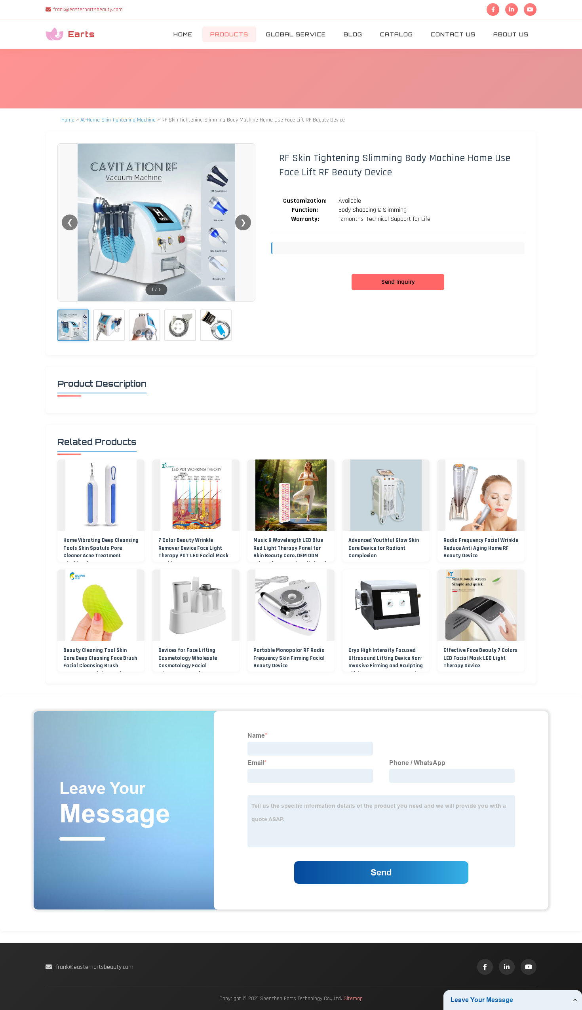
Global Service (296, 34)
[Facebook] (493, 9)
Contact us (453, 34)
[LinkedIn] (511, 9)
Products (229, 34)
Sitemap (353, 998)
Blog (353, 34)
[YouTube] (530, 9)
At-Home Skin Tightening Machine (118, 119)
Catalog (396, 34)
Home (182, 34)
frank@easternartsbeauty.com (88, 9)
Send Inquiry (398, 282)
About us (511, 34)
